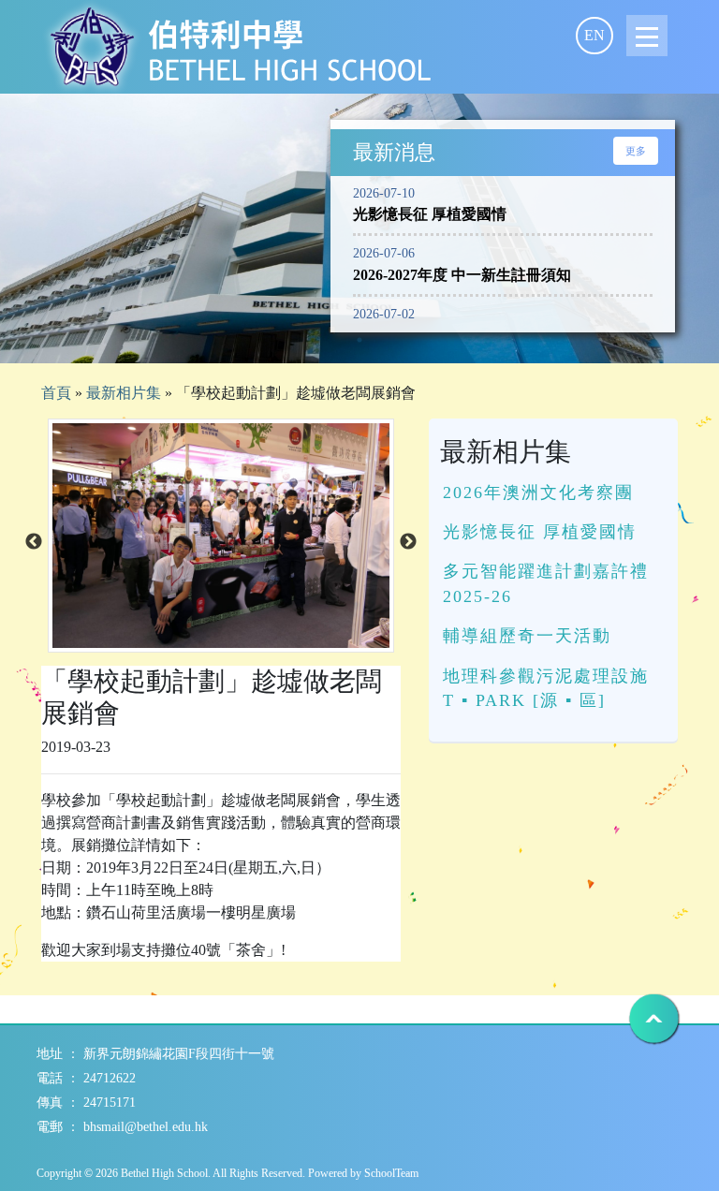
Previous (33, 542)
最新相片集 (123, 393)
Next (408, 542)
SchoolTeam (391, 1173)
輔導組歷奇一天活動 (527, 635)
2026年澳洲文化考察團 (538, 492)
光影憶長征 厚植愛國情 (540, 531)
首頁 (56, 393)
